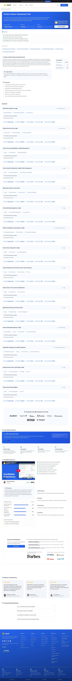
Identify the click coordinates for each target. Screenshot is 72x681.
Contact (32, 645)
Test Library (53, 651)
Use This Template (61, 26)
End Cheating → (47, 1)
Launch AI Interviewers (65, 635)
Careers (32, 643)
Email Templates (54, 637)
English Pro (22, 643)
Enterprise (31, 5)
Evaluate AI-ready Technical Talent (65, 638)
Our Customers (33, 637)
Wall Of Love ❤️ (33, 639)
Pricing (26, 5)
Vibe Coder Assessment (25, 647)
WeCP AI (22, 641)
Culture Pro (22, 645)
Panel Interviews (23, 639)
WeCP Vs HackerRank (44, 637)
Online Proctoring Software (54, 662)
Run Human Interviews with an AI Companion (65, 646)
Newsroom (32, 641)
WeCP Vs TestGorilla (44, 641)
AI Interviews (23, 635)
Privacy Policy (28, 679)
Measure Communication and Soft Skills (65, 642)
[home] (7, 5)
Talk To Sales (16, 546)
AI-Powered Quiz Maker (55, 653)
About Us (32, 635)
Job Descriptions (54, 639)
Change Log (53, 649)
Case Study (53, 643)
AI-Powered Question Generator (55, 656)
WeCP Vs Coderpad (44, 639)
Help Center (60, 679)
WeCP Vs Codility (44, 643)
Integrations (53, 647)
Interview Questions (54, 641)
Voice (52, 645)
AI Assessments (23, 637)
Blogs (52, 635)
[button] (15, 5)
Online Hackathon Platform (54, 659)
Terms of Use (12, 679)
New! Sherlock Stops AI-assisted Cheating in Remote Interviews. (33, 1)
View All (43, 645)
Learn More (6, 441)
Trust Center (44, 679)
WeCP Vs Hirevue (44, 635)
